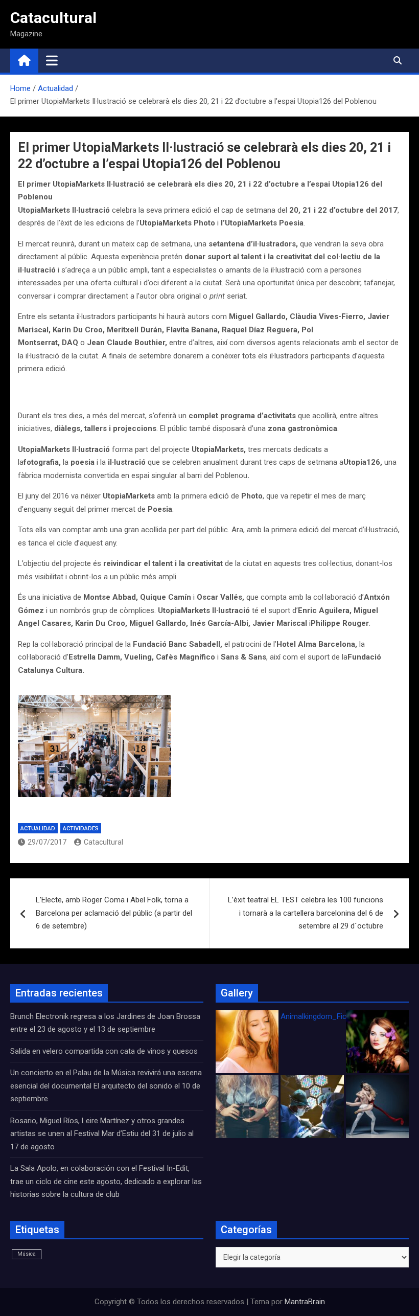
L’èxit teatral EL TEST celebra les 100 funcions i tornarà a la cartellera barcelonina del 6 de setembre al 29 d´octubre (305, 913)
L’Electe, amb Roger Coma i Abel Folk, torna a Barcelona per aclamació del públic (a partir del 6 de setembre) (114, 913)
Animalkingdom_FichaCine (325, 1016)
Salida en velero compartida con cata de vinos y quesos (104, 1051)
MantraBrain (305, 1301)
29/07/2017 (47, 842)
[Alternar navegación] (51, 60)
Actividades (81, 828)
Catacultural (53, 18)
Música (26, 1254)
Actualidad (37, 828)
